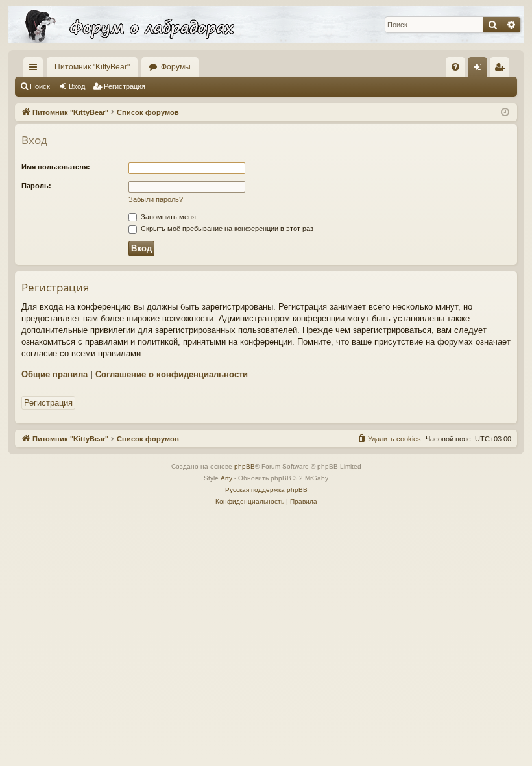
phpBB (244, 466)
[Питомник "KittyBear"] (266, 25)
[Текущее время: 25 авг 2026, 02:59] (505, 112)
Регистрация (124, 86)
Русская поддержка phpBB (266, 489)
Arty (226, 478)
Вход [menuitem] (480, 69)
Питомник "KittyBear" (92, 66)
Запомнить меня (167, 217)
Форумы (176, 66)
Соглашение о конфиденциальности (171, 374)
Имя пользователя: (55, 167)
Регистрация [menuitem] (502, 69)
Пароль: (36, 186)
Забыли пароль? (155, 199)
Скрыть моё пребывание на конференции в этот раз (226, 228)
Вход (77, 86)
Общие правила (54, 374)
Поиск (40, 86)
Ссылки (36, 69)
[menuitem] (455, 67)
